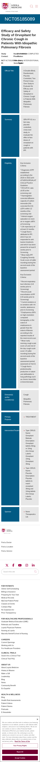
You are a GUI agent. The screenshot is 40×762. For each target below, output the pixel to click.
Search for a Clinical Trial (10, 656)
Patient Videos (6, 703)
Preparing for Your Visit (10, 595)
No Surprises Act (7, 610)
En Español (5, 688)
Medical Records (7, 598)
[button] (37, 5)
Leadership (5, 676)
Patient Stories (6, 706)
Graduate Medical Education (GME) (14, 621)
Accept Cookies (20, 758)
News (3, 682)
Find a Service (6, 551)
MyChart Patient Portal (9, 601)
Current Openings (8, 642)
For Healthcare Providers (10, 648)
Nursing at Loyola (8, 630)
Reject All (20, 752)
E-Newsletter (6, 712)
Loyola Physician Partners (11, 627)
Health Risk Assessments (11, 700)
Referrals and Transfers (10, 624)
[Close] (37, 719)
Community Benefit (8, 685)
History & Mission (8, 670)
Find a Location (7, 547)
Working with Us (7, 645)
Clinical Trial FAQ (8, 659)
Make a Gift (5, 673)
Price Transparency (8, 613)
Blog (3, 679)
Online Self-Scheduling (10, 589)
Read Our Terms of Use (22, 741)
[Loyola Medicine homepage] (11, 12)
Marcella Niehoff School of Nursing (14, 633)
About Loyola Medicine (10, 667)
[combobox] (20, 572)
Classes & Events (8, 604)
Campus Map (6, 607)
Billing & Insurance (8, 592)
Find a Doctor (6, 542)
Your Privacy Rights (20, 745)
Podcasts (4, 709)
